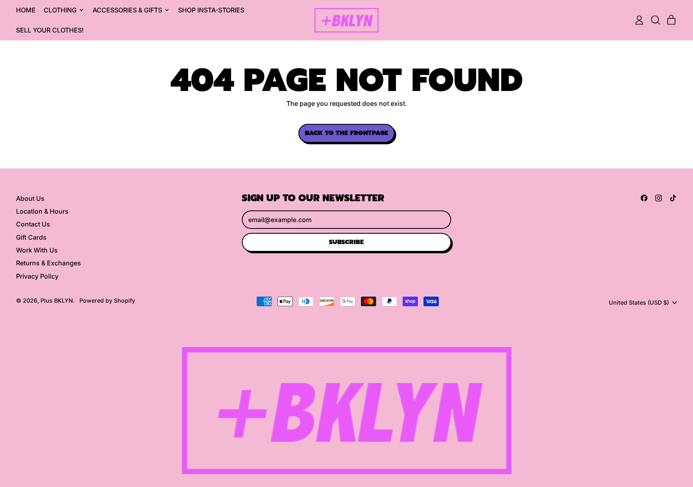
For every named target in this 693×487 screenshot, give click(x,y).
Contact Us (33, 224)
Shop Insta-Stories (211, 10)
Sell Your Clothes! (50, 30)
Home (26, 10)
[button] (655, 20)
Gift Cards (31, 237)
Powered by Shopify (107, 300)
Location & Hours (42, 211)
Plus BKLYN (57, 300)
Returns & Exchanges (48, 263)
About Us (30, 198)
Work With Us (37, 250)
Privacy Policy (37, 276)
